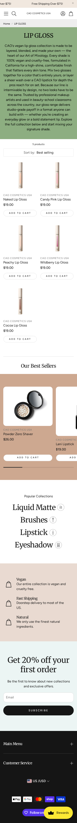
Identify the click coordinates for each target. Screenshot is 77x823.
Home (6, 23)
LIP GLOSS (20, 23)
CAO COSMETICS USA (39, 13)
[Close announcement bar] (73, 3)
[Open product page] (20, 175)
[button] (6, 13)
